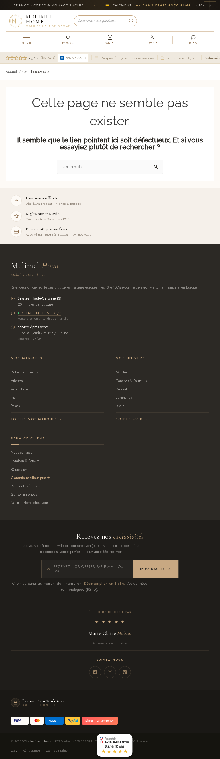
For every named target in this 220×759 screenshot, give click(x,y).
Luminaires (124, 397)
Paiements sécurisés (25, 486)
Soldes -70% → (132, 419)
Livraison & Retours (25, 460)
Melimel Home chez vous (29, 502)
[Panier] (110, 40)
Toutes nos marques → (36, 419)
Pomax (15, 405)
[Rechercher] (131, 20)
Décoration (123, 389)
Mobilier (122, 372)
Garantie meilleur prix (28, 477)
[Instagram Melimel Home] (110, 672)
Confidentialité (57, 750)
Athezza (17, 381)
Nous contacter (22, 452)
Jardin (120, 405)
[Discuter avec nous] (193, 40)
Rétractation (19, 469)
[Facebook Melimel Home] (95, 672)
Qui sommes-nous (24, 494)
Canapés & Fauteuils (131, 381)
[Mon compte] (152, 40)
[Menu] (27, 40)
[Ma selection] (68, 40)
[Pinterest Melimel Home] (125, 672)
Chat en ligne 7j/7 (41, 314)
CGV (14, 750)
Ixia (13, 397)
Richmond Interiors (24, 372)
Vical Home (19, 389)
